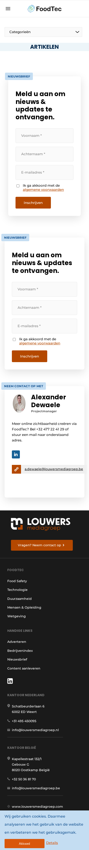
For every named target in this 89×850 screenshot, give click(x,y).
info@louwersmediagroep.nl (35, 730)
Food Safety (17, 581)
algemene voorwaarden (43, 190)
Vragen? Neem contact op (39, 545)
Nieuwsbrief (17, 659)
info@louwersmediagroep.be (36, 788)
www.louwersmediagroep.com (37, 806)
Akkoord (24, 843)
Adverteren (16, 642)
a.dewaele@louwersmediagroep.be (54, 469)
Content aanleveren (23, 668)
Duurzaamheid (19, 599)
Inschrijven (33, 202)
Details (52, 843)
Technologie (17, 590)
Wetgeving (16, 616)
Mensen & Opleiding (24, 607)
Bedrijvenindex (20, 651)
